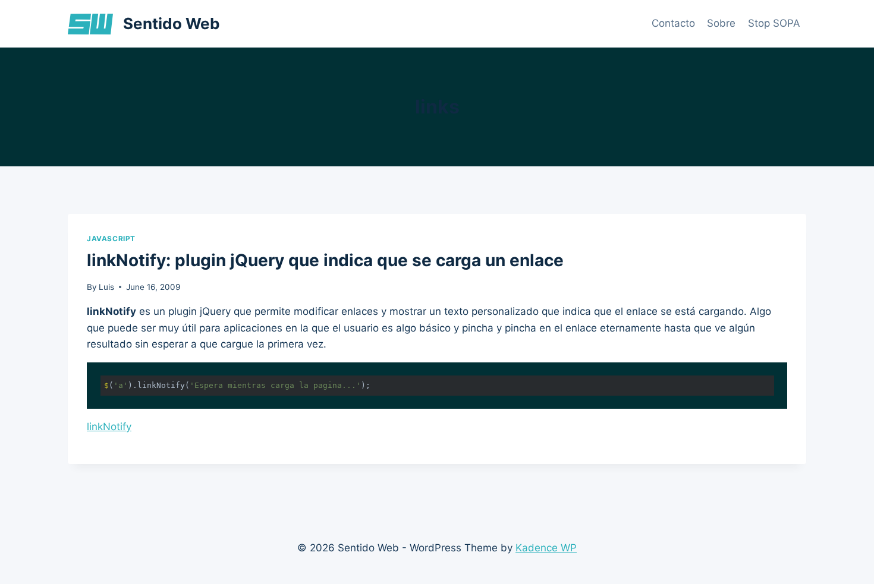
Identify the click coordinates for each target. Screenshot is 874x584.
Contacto (673, 23)
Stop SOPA (774, 23)
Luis (106, 287)
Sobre (721, 23)
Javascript (111, 238)
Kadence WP (546, 548)
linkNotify (109, 427)
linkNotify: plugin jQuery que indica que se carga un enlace (325, 260)
